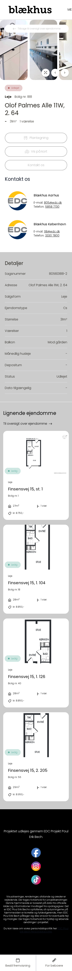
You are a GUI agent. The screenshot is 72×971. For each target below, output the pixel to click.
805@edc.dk (53, 202)
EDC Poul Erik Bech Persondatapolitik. (44, 930)
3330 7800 (52, 235)
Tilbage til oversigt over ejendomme (39, 28)
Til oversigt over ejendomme (25, 423)
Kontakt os (36, 165)
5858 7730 (52, 206)
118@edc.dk (52, 231)
